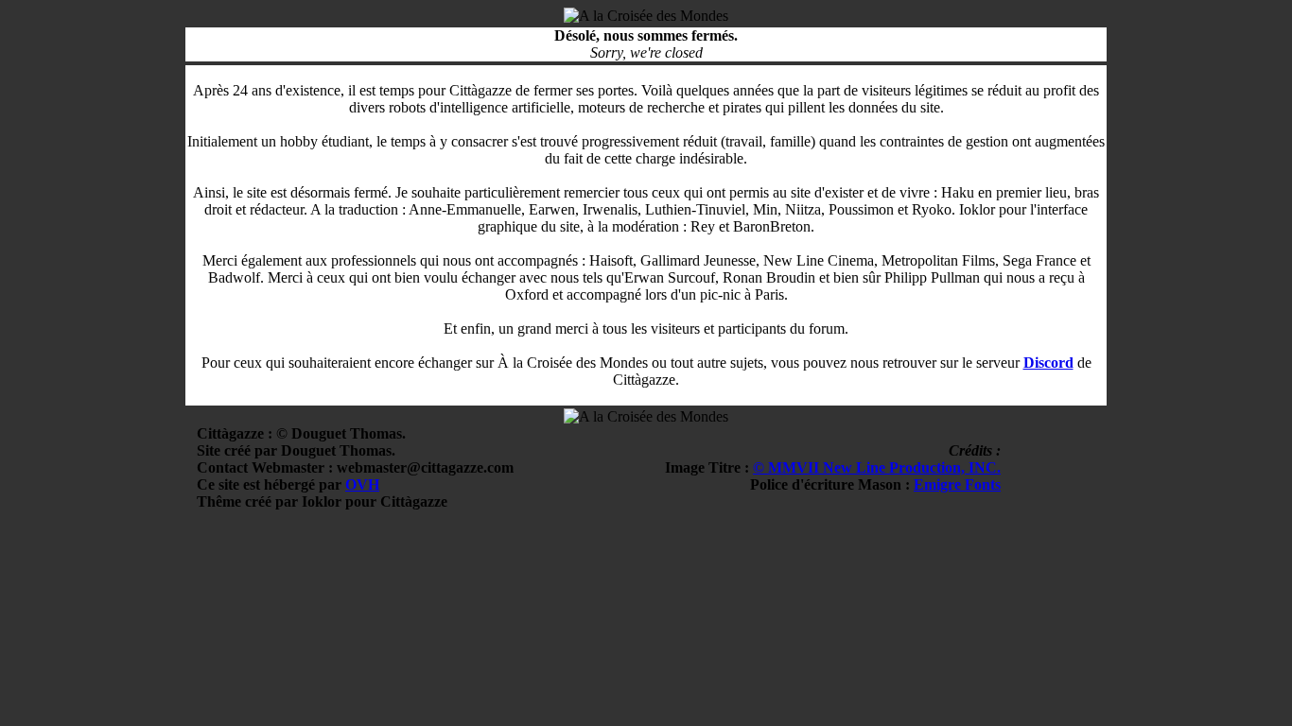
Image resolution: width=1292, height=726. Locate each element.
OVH (362, 484)
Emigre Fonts (957, 484)
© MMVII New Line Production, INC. (877, 467)
